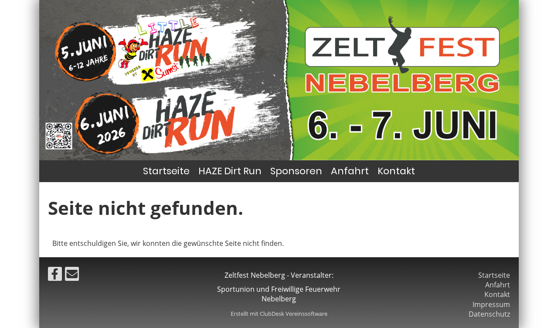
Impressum (491, 304)
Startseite (166, 171)
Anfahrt (350, 171)
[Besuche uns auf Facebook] (55, 275)
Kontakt (396, 171)
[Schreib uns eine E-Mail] (72, 275)
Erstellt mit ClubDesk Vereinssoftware (279, 314)
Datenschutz (489, 314)
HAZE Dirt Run (230, 171)
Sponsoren (296, 171)
